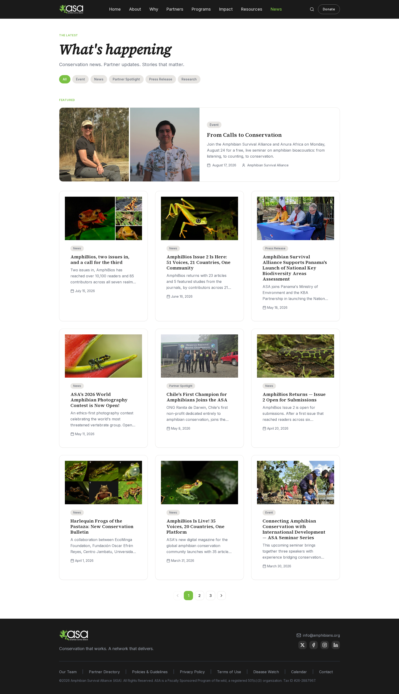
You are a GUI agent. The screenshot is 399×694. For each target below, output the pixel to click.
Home (115, 9)
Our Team (68, 672)
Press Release (160, 79)
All (65, 79)
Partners (174, 9)
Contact (326, 672)
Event (80, 79)
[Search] (312, 9)
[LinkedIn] (336, 645)
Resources (251, 9)
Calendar (299, 672)
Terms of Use (229, 672)
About (135, 9)
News (276, 9)
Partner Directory (104, 672)
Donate (329, 9)
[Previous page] (177, 595)
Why (153, 9)
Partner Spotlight (126, 79)
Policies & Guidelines (150, 672)
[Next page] (221, 595)
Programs (201, 9)
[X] (302, 645)
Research (189, 79)
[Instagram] (324, 645)
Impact (226, 9)
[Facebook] (313, 645)
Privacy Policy (192, 672)
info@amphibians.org (321, 635)
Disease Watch (266, 672)
